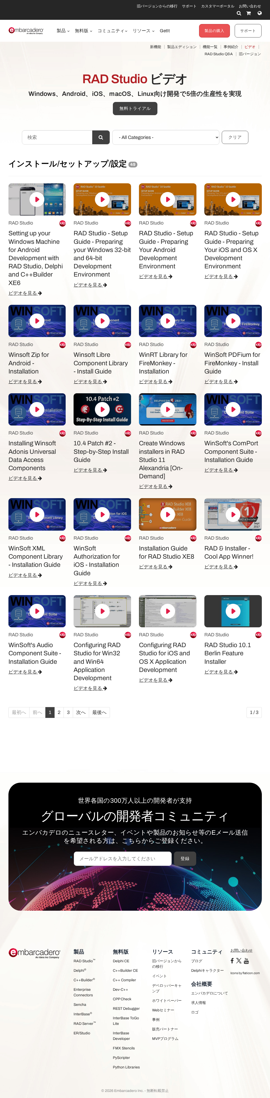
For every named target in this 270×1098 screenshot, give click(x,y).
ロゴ (195, 1012)
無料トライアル (135, 108)
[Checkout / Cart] (248, 13)
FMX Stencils (124, 1048)
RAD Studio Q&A (219, 54)
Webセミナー (163, 1010)
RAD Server (85, 1023)
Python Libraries (126, 1067)
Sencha (80, 1005)
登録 (185, 858)
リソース (142, 30)
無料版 (82, 30)
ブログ (196, 961)
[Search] (239, 13)
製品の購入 (214, 31)
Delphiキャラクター (207, 971)
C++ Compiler (124, 980)
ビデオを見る (23, 293)
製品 (62, 30)
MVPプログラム (165, 1039)
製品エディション (182, 47)
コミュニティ (111, 30)
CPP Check (122, 999)
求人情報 (198, 1003)
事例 (156, 1020)
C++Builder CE (125, 971)
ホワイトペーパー (167, 1001)
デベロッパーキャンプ (167, 988)
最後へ (99, 712)
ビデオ (249, 47)
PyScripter (121, 1058)
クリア (235, 137)
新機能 (155, 47)
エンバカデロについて (209, 993)
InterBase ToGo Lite (126, 1021)
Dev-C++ (120, 990)
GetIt (165, 30)
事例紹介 (231, 47)
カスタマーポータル (217, 6)
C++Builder (84, 980)
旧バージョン (250, 54)
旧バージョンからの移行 (157, 6)
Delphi (80, 970)
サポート (189, 6)
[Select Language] (260, 13)
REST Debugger (126, 1009)
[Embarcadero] (26, 31)
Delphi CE (121, 961)
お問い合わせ (250, 6)
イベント (159, 976)
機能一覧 (210, 47)
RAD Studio (84, 961)
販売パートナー (165, 1029)
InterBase (83, 1014)
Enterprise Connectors (83, 992)
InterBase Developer (121, 1036)
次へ (81, 712)
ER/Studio (82, 1033)
